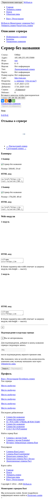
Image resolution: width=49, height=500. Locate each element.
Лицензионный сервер (25, 69)
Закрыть (5, 368)
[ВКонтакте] (2, 100)
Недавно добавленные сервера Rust (22, 442)
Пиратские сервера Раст (17, 456)
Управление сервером (16, 41)
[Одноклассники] (6, 100)
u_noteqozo (19, 81)
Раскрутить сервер (24, 25)
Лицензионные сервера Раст (19, 461)
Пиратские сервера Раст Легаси (20, 459)
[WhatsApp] (13, 100)
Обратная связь (13, 14)
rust (16, 60)
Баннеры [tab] (10, 39)
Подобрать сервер (27, 379)
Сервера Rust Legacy (15, 451)
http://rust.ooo (20, 78)
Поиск (9, 12)
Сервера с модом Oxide (16, 438)
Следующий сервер (16, 148)
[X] (9, 100)
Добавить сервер (13, 9)
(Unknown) (20, 89)
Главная (9, 7)
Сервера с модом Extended (18, 440)
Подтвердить (16, 368)
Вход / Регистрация (15, 19)
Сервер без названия (15, 417)
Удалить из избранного (11, 106)
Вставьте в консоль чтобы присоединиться (20, 95)
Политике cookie (34, 495)
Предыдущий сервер (16, 146)
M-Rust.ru (28, 2)
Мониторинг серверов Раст (17, 23)
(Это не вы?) (30, 81)
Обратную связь (8, 364)
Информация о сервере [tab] (16, 37)
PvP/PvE (4, 115)
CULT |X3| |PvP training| (16, 429)
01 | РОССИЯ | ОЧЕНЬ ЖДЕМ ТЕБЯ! (23, 422)
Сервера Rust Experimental (17, 454)
